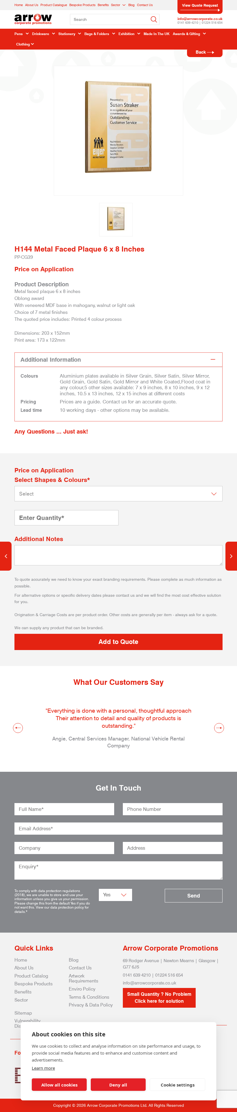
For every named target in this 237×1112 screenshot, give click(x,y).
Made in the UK (156, 34)
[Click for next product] (231, 556)
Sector (115, 5)
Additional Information (51, 359)
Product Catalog (31, 976)
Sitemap (23, 1013)
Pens (18, 34)
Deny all (118, 1085)
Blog (131, 5)
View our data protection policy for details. (51, 909)
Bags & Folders (96, 34)
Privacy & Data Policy (91, 1005)
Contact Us (145, 5)
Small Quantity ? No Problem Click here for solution (159, 997)
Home (18, 5)
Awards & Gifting (186, 34)
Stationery (66, 34)
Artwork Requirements (83, 978)
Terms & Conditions (89, 997)
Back (201, 52)
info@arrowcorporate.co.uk (200, 19)
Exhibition (126, 34)
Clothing (23, 44)
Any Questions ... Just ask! (51, 431)
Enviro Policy (82, 989)
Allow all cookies (59, 1085)
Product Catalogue (53, 5)
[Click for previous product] (6, 556)
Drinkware (40, 34)
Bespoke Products (82, 5)
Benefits (103, 5)
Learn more (43, 1068)
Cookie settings (178, 1085)
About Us (31, 5)
